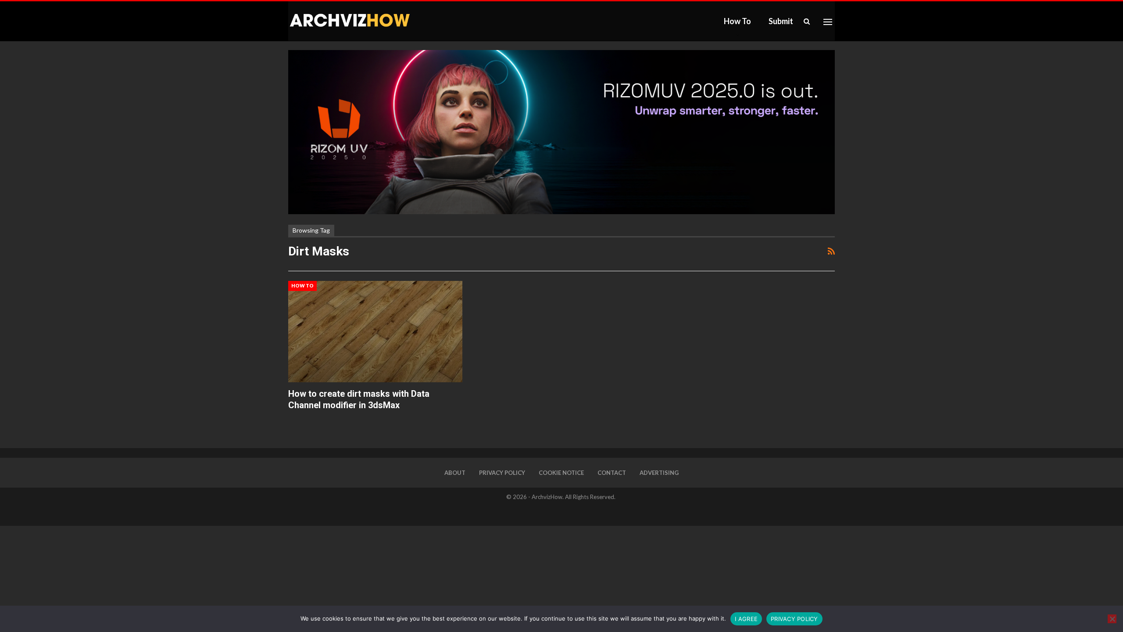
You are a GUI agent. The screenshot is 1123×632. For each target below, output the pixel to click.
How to (737, 21)
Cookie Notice (561, 472)
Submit (781, 21)
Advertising (659, 472)
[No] (1112, 618)
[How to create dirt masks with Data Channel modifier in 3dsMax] (375, 331)
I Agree (746, 618)
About (454, 472)
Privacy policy (794, 618)
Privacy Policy (502, 472)
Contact (611, 472)
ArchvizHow (547, 496)
